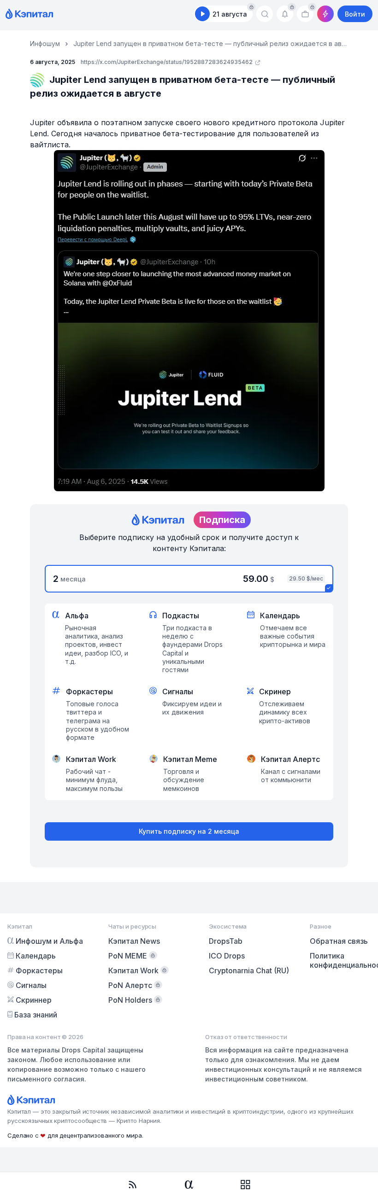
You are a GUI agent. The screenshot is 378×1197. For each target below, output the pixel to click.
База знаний (35, 1014)
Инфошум (45, 43)
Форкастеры (39, 970)
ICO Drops (227, 955)
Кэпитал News (134, 941)
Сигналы (31, 985)
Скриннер (34, 1000)
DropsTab (225, 941)
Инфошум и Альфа (49, 941)
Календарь (36, 955)
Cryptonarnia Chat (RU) (249, 970)
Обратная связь (339, 941)
